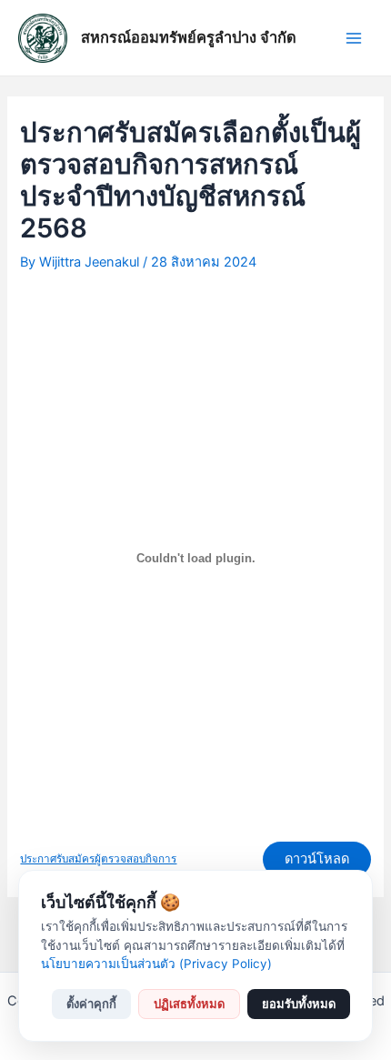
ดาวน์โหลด (317, 859)
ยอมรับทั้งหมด (299, 1003)
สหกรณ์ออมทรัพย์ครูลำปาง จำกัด (188, 37)
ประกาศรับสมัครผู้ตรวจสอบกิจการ (98, 859)
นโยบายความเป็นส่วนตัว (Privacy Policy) (156, 963)
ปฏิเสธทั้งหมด (189, 1003)
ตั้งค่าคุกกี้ (91, 1003)
